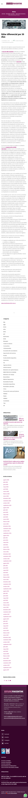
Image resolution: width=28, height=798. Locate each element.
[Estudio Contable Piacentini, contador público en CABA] (14, 3)
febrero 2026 (6, 493)
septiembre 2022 (7, 588)
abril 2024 (5, 544)
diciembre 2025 (7, 498)
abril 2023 (5, 572)
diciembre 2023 (7, 554)
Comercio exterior (7, 343)
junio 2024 (5, 540)
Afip (4, 322)
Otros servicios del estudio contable (10, 767)
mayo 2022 (5, 598)
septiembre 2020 (7, 644)
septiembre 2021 (7, 616)
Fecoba (5, 355)
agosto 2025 (6, 507)
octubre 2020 (6, 642)
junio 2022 (5, 595)
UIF (4, 405)
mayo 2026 (5, 486)
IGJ (4, 362)
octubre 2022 (6, 586)
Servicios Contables (6, 760)
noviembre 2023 (7, 556)
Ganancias (6, 360)
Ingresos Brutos (7, 365)
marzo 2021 (6, 630)
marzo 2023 (6, 575)
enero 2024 (6, 551)
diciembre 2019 (7, 660)
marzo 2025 (6, 519)
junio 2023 (5, 568)
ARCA (4, 331)
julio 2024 (5, 537)
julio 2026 (5, 482)
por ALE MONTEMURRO (12, 793)
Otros (4, 389)
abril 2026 (5, 489)
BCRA (4, 338)
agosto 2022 (6, 591)
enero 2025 (6, 524)
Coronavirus (6, 346)
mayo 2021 (5, 626)
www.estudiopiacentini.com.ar (8, 303)
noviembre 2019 (7, 663)
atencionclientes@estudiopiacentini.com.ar (14, 718)
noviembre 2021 (7, 612)
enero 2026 (6, 496)
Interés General (7, 367)
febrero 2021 (6, 632)
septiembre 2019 (7, 667)
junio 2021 (5, 623)
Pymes (4, 396)
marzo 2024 (6, 547)
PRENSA (5, 393)
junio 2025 (5, 512)
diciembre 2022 (7, 581)
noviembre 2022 (7, 584)
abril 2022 (5, 600)
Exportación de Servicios (8, 42)
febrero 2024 (6, 549)
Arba (4, 329)
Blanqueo (5, 341)
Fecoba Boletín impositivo (9, 358)
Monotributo (6, 377)
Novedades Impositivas (9, 384)
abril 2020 (5, 651)
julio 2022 (5, 593)
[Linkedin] (6, 680)
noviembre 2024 (7, 528)
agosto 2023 (6, 563)
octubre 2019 (6, 665)
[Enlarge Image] (14, 24)
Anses (4, 327)
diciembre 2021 (7, 609)
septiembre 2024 (7, 533)
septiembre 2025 (7, 505)
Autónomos (6, 336)
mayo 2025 (5, 514)
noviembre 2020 (7, 639)
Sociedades (6, 400)
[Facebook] (4, 680)
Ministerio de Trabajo (8, 374)
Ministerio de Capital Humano (10, 369)
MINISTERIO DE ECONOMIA (9, 372)
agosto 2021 (6, 619)
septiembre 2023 (7, 561)
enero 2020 (6, 658)
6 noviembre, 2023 (6, 40)
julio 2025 (5, 510)
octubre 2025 (6, 503)
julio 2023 (5, 565)
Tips (4, 403)
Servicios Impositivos (6, 762)
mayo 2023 (5, 570)
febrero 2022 (6, 605)
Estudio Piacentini (19, 40)
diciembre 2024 (7, 526)
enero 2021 (6, 635)
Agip (4, 324)
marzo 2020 (6, 653)
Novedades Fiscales (8, 381)
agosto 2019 (6, 670)
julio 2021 (5, 621)
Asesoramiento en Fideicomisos (8, 765)
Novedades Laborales (8, 386)
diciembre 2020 (7, 637)
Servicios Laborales (6, 764)
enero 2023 (6, 579)
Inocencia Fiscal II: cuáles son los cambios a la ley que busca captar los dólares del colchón (13, 463)
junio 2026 (5, 484)
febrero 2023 (6, 577)
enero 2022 (6, 607)
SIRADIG (5, 398)
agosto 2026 (6, 480)
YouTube (6, 743)
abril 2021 (5, 628)
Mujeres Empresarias (8, 379)
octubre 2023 (6, 558)
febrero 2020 (6, 656)
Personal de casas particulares (11, 391)
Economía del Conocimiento (10, 350)
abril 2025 (5, 517)
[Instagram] (8, 680)
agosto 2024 (6, 535)
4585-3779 (10, 711)
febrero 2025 (6, 521)
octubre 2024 (6, 530)
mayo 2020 (5, 649)
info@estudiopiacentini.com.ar (14, 716)
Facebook (6, 734)
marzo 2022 (6, 602)
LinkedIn (6, 737)
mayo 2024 (5, 542)
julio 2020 (5, 646)
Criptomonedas (7, 348)
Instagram (6, 740)
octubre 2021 (6, 614)
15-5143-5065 (9, 713)
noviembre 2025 (7, 500)
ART (4, 334)
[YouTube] (10, 680)
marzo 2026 (6, 491)
